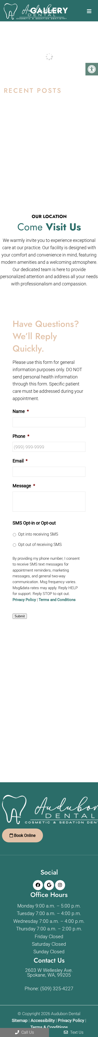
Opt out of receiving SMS (40, 544)
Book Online (24, 835)
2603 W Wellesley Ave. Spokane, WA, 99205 (49, 972)
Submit (20, 616)
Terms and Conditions (57, 600)
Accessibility (43, 1020)
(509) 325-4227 (56, 988)
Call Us (27, 1032)
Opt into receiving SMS (38, 534)
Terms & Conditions (49, 1027)
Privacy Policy (24, 600)
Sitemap (20, 1020)
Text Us (76, 1032)
